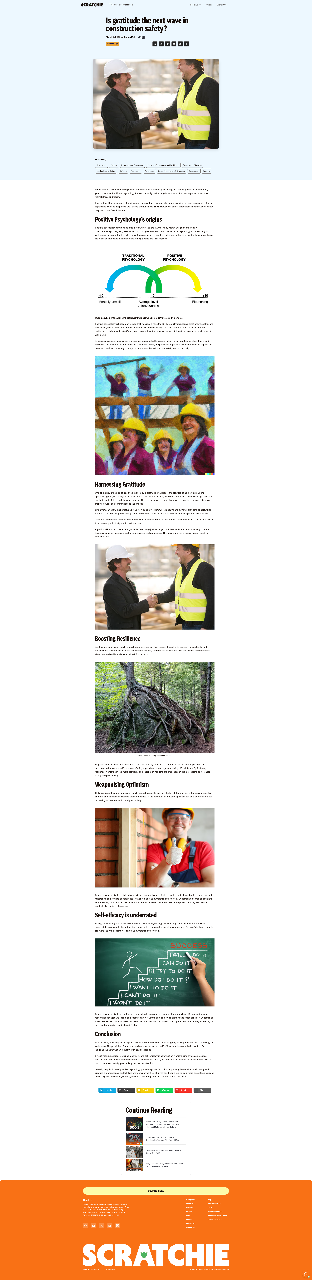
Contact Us (222, 5)
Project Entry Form (215, 1219)
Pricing (209, 5)
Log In (210, 1207)
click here (136, 1076)
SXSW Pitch (190, 1223)
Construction (194, 171)
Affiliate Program (214, 1203)
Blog (188, 1215)
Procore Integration (215, 1211)
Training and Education (192, 165)
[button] (195, 5)
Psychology (149, 171)
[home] (92, 4)
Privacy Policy (110, 1269)
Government (102, 165)
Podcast (114, 165)
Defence (123, 171)
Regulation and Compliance (132, 165)
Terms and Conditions (91, 1269)
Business (206, 171)
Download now (156, 1191)
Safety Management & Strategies (171, 171)
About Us (189, 1203)
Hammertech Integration (217, 1215)
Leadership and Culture (106, 171)
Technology (136, 171)
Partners (189, 1207)
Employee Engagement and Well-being (163, 165)
